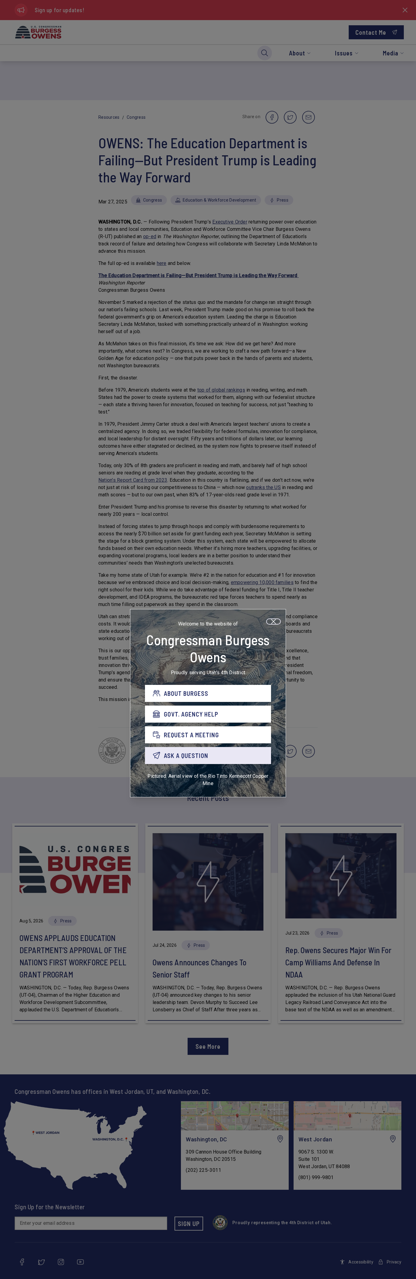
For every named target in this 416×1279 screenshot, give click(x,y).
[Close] (273, 621)
